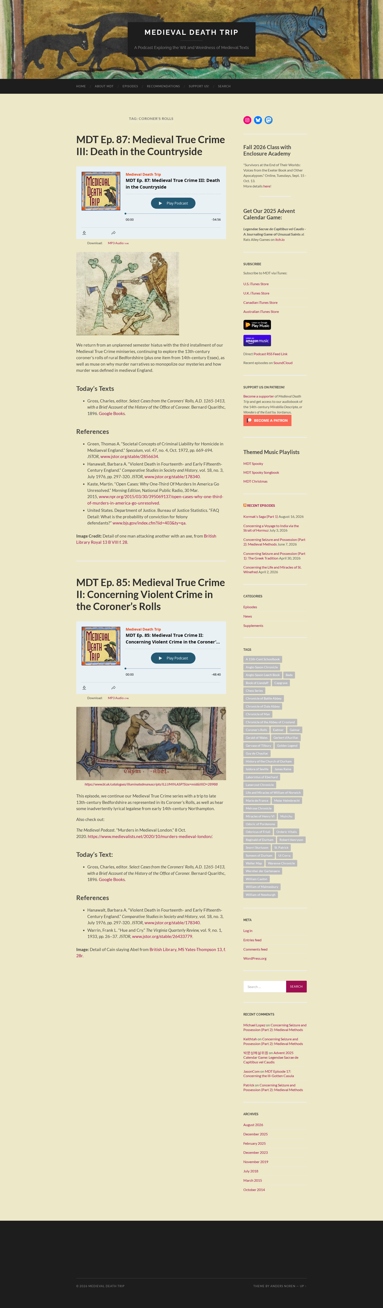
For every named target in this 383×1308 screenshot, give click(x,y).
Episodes (130, 86)
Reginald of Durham (260, 840)
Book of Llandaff (257, 683)
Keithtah (250, 1039)
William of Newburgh (261, 895)
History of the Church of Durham (269, 761)
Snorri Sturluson (257, 847)
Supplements (253, 625)
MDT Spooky (253, 463)
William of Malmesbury (262, 887)
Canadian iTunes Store (260, 302)
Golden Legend (287, 745)
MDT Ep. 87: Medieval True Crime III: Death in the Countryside (150, 145)
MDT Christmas (255, 481)
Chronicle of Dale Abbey (263, 706)
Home (81, 86)
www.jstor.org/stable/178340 (172, 476)
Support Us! (199, 86)
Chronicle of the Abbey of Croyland (270, 722)
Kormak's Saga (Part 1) (260, 516)
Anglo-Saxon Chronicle (262, 667)
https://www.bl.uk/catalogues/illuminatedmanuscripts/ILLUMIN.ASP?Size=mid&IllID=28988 (151, 784)
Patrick (248, 1085)
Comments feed (255, 949)
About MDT (104, 86)
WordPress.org (254, 958)
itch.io (280, 239)
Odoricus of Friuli (258, 832)
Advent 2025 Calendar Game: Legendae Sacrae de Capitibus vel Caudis (270, 1057)
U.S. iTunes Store (256, 284)
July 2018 (250, 1171)
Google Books (112, 413)
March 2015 (252, 1180)
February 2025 (254, 1143)
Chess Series (254, 690)
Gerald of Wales (257, 737)
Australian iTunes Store (261, 311)
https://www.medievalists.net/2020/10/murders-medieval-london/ (150, 836)
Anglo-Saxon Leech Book (263, 675)
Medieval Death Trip (192, 32)
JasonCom (251, 1071)
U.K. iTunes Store (256, 293)
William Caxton (256, 879)
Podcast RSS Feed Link (270, 354)
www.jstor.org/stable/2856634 (129, 456)
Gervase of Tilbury (258, 745)
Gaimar (295, 730)
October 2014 (254, 1189)
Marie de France (257, 800)
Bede (289, 675)
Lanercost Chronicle (260, 785)
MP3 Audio (118, 243)
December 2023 (255, 1152)
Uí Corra (284, 855)
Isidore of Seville (257, 769)
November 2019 (255, 1162)
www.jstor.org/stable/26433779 (162, 936)
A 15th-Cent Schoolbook (263, 659)
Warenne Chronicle (281, 863)
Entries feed (252, 940)
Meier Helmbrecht (287, 800)
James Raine (282, 769)
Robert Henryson (291, 840)
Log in (247, 930)
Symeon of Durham (259, 855)
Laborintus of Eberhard (262, 777)
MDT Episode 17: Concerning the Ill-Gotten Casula (268, 1073)
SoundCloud (283, 363)
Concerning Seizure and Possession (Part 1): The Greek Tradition (274, 555)
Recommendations (163, 86)
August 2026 (253, 1125)
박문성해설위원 (255, 1053)
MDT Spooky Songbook (261, 472)
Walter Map (254, 863)
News (247, 616)
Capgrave (280, 683)
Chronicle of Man (258, 714)
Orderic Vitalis (286, 832)
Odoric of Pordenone (260, 824)
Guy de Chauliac (257, 753)
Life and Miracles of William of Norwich (273, 792)
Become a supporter (258, 396)
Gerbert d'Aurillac (286, 737)
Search (224, 86)
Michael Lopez (254, 1025)
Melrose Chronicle (259, 808)
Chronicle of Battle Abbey (263, 698)
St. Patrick (281, 847)
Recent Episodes (261, 505)
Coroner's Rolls (256, 730)
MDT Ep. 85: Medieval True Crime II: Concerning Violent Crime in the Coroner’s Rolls (150, 594)
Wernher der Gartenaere (263, 871)
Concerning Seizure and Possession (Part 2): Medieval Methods (274, 541)
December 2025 (255, 1134)
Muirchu (286, 816)
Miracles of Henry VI (260, 816)
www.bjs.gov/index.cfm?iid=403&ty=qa (149, 522)
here (266, 186)
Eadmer (278, 730)
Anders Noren (282, 1286)
